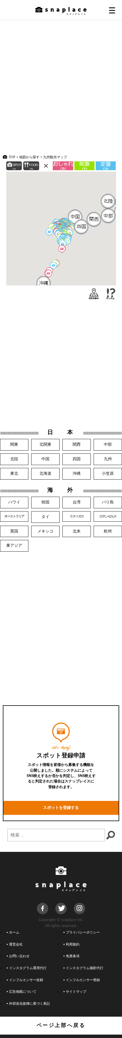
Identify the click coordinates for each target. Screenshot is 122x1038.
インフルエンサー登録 (83, 980)
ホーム (14, 932)
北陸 (14, 459)
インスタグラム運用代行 (28, 968)
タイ (45, 517)
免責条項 (72, 956)
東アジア (14, 545)
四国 (77, 459)
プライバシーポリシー (83, 932)
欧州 (108, 531)
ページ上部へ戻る (61, 1025)
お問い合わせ (19, 956)
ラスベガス (77, 516)
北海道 (45, 473)
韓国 (45, 502)
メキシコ (45, 531)
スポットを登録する (61, 807)
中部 (108, 444)
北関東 (45, 444)
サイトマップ (76, 991)
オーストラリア (14, 516)
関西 (77, 444)
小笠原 (108, 473)
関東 (14, 444)
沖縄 (77, 473)
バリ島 (108, 502)
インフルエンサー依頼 (26, 980)
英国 (14, 531)
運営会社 (16, 944)
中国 (45, 459)
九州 (108, 459)
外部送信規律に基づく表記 (29, 1003)
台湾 (77, 502)
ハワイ (14, 502)
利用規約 (72, 944)
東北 (14, 473)
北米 (77, 531)
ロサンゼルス (108, 516)
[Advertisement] (61, 89)
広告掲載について (22, 991)
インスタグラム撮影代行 (84, 968)
